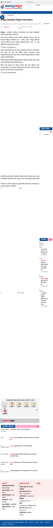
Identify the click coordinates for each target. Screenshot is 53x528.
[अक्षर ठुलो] (22, 28)
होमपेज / (4, 15)
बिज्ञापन (41, 522)
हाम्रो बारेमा (31, 522)
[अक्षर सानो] (19, 28)
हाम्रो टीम (37, 522)
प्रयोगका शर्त (47, 522)
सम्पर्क (26, 522)
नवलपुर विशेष (10, 15)
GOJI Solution (11, 524)
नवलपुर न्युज (6, 27)
